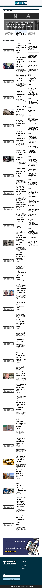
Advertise (23, 566)
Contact (23, 568)
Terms (23, 563)
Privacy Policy (24, 565)
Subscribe (12, 579)
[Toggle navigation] (4, 6)
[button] (6, 21)
